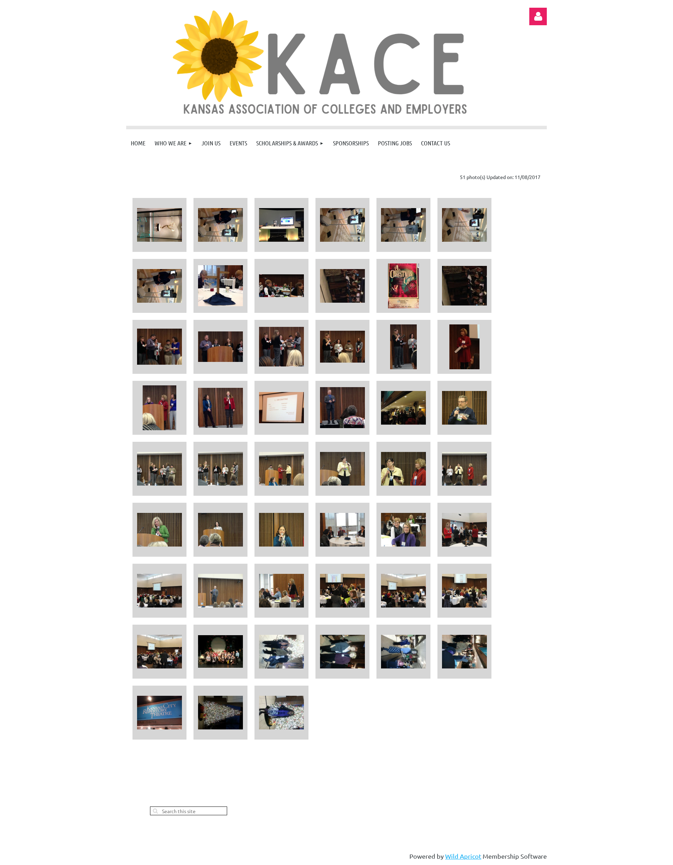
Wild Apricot (463, 856)
